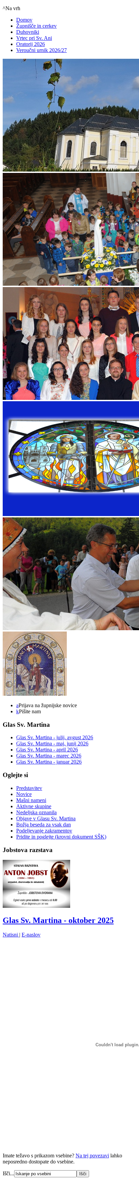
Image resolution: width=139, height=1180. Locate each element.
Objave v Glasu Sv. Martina (46, 818)
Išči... (8, 1173)
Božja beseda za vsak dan (43, 824)
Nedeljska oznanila (36, 812)
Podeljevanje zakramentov (44, 830)
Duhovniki (27, 32)
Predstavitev (29, 788)
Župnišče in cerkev (36, 26)
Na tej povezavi (92, 1155)
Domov (24, 20)
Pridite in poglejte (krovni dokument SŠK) (61, 837)
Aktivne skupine (33, 806)
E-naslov (31, 935)
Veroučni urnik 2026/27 (41, 50)
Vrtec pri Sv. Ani (34, 38)
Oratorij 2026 (30, 44)
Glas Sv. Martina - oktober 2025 (58, 920)
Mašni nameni (31, 800)
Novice (24, 794)
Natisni (11, 935)
